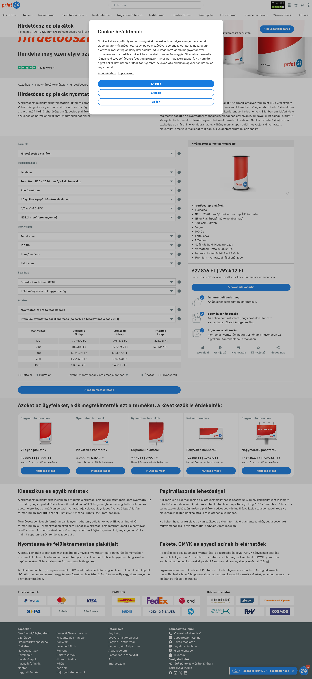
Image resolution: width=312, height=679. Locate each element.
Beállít (156, 102)
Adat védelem (107, 73)
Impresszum (126, 73)
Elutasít (156, 93)
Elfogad (156, 84)
